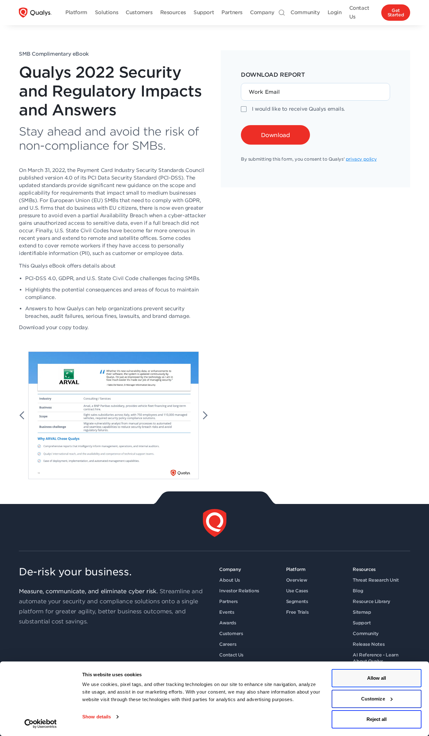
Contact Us (231, 654)
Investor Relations (239, 590)
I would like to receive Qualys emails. (298, 109)
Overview (296, 580)
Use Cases (297, 590)
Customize (373, 698)
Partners (228, 601)
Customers (231, 633)
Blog (358, 590)
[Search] (281, 12)
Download (275, 135)
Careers (227, 644)
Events (226, 612)
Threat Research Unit (376, 580)
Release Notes (368, 644)
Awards (227, 622)
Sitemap (362, 612)
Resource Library (371, 601)
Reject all (377, 719)
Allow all (376, 678)
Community (365, 633)
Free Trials (297, 612)
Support (362, 622)
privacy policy (361, 159)
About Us (229, 580)
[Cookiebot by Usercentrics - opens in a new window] (40, 723)
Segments (297, 601)
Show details (96, 716)
